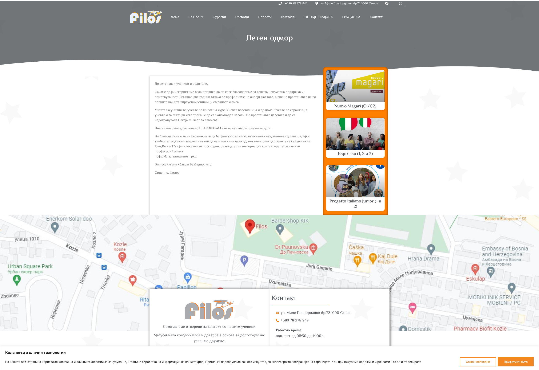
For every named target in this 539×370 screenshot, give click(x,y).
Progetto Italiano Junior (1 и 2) (355, 204)
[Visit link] (269, 273)
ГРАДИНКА (351, 17)
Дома (175, 17)
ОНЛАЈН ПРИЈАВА (318, 17)
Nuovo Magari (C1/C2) (355, 106)
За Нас (193, 17)
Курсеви (219, 17)
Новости (265, 17)
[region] (269, 358)
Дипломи (288, 17)
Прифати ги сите (516, 361)
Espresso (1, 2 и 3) (355, 154)
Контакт (376, 17)
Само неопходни (478, 361)
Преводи (242, 17)
